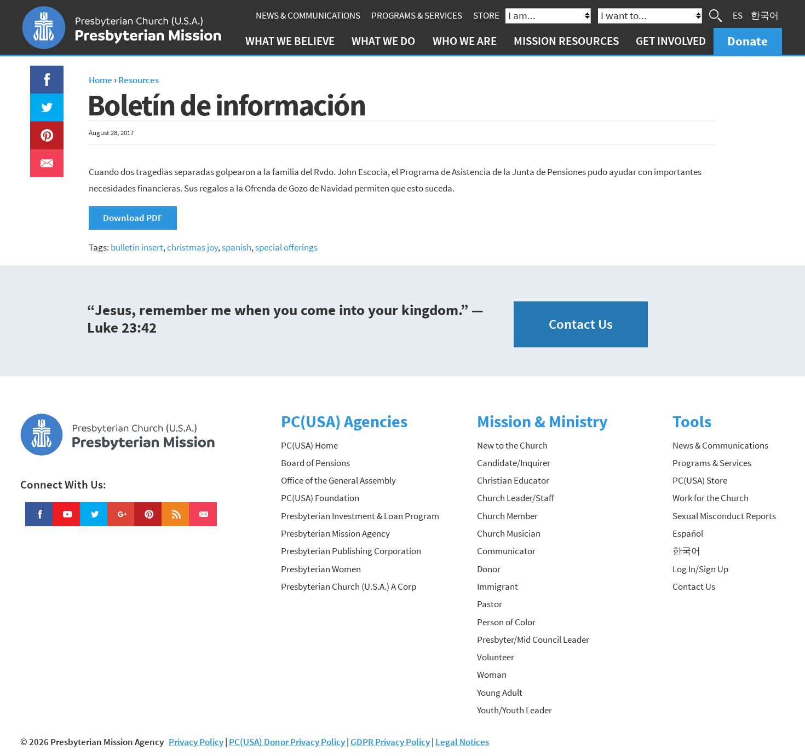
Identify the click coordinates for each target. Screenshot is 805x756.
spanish (236, 247)
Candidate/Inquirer (513, 463)
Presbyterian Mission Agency (335, 533)
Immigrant (497, 586)
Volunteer (495, 657)
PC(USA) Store (699, 480)
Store (486, 15)
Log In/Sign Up (700, 569)
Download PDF (133, 218)
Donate (747, 41)
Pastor (489, 604)
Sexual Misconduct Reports (724, 516)
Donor (489, 569)
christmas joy (192, 247)
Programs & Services (416, 15)
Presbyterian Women (321, 569)
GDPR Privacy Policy (390, 742)
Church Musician (508, 533)
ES (738, 15)
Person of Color (506, 622)
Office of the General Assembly (338, 480)
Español (687, 533)
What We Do (383, 40)
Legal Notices (462, 742)
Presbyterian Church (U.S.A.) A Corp (348, 586)
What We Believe (290, 40)
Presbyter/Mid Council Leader (533, 639)
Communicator (506, 551)
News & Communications (308, 15)
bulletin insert (137, 247)
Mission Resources (566, 40)
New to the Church (512, 445)
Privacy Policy (196, 742)
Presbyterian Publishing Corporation (351, 551)
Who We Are (465, 40)
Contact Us (581, 324)
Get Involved (671, 40)
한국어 (765, 15)
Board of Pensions (315, 463)
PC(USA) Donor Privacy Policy (287, 742)
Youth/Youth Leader (514, 710)
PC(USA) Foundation (320, 498)
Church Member (507, 516)
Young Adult (499, 693)
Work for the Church (710, 498)
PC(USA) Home (309, 445)
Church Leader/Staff (515, 498)
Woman (492, 674)
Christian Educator (513, 480)
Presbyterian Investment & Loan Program (360, 516)
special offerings (286, 247)
